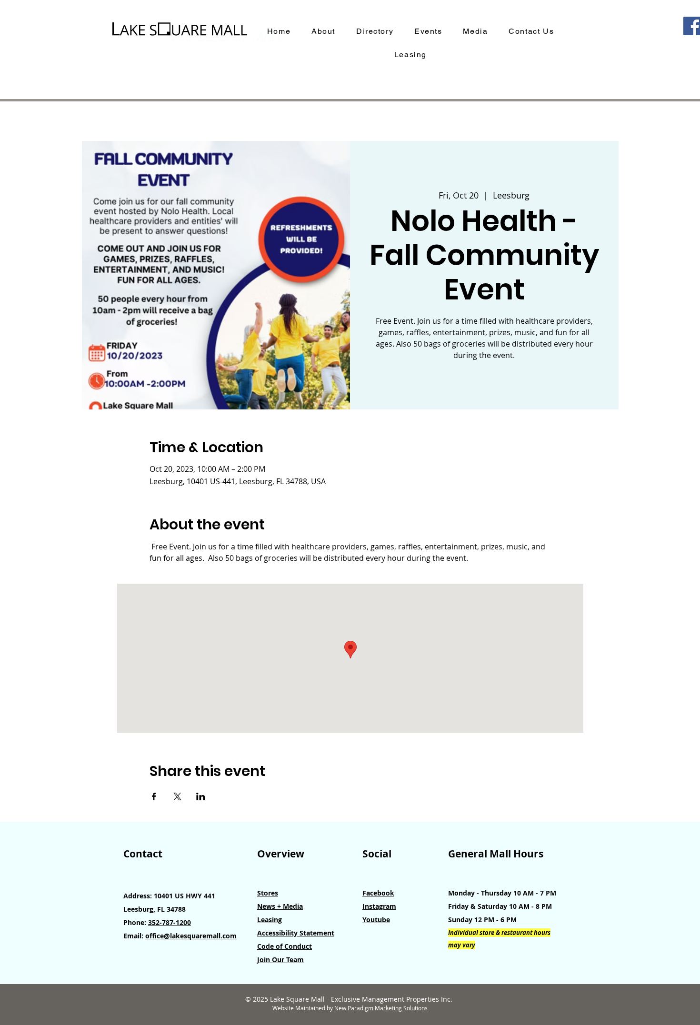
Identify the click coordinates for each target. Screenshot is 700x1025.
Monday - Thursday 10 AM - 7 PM (502, 892)
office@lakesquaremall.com (191, 935)
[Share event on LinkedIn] (200, 796)
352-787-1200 (169, 922)
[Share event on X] (177, 796)
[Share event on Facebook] (154, 796)
